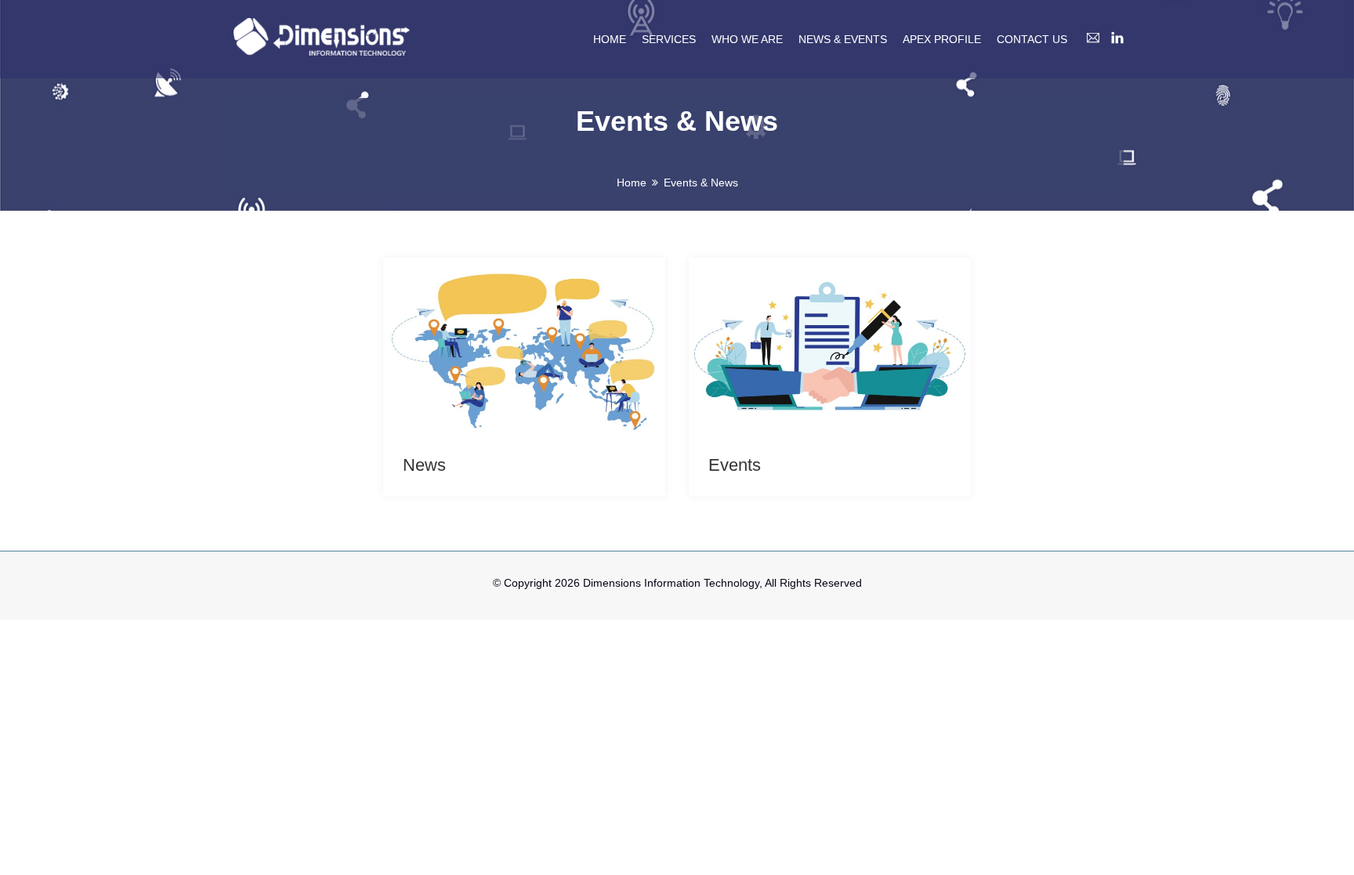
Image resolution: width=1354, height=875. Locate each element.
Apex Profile (942, 39)
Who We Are (747, 39)
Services (669, 39)
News (424, 465)
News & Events (842, 39)
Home (609, 39)
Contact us (1032, 39)
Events (734, 465)
